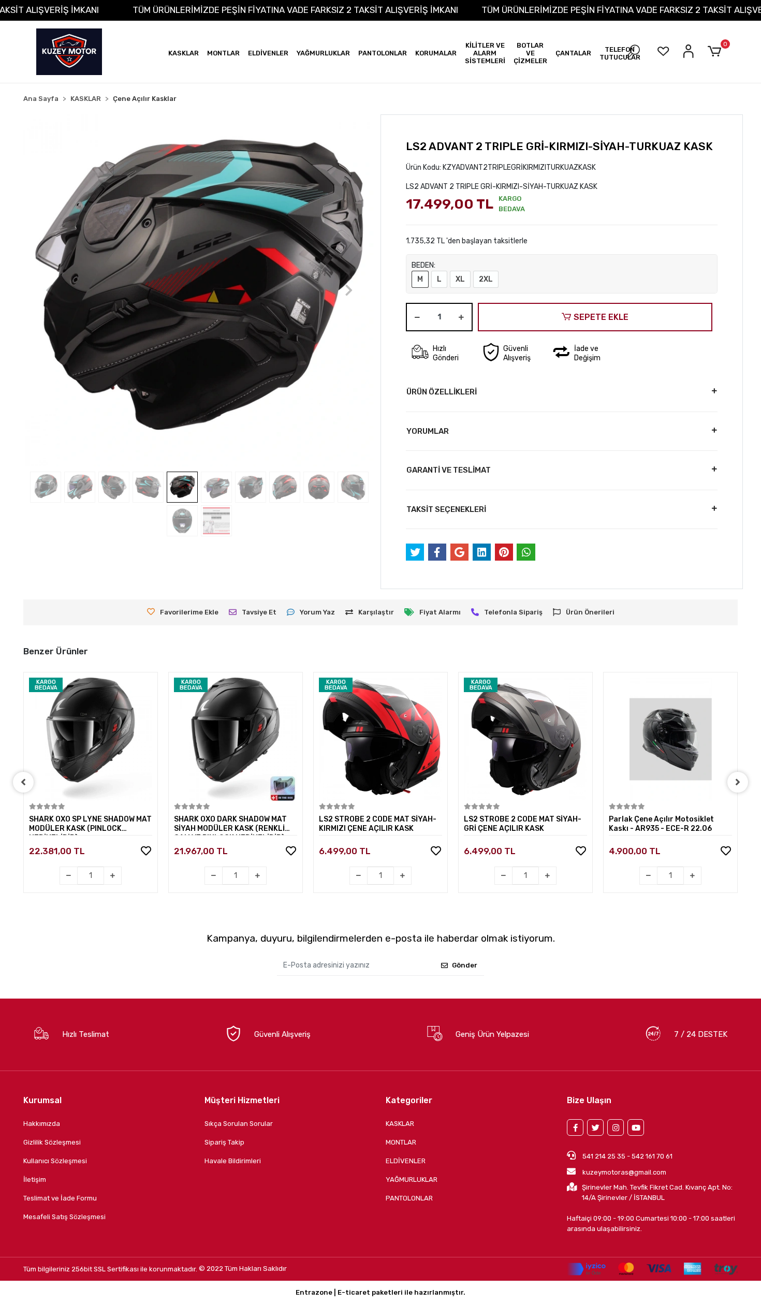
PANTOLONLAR (409, 1198)
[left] (23, 782)
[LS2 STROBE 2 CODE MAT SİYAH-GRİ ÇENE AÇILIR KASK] (525, 739)
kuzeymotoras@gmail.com (624, 1172)
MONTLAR (401, 1142)
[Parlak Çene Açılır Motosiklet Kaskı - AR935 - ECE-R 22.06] (670, 739)
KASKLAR (400, 1123)
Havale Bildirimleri (232, 1161)
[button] (183, 53)
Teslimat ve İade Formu (60, 1198)
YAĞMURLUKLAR (411, 1179)
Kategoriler (409, 1100)
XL (460, 279)
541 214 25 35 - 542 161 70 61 (626, 1156)
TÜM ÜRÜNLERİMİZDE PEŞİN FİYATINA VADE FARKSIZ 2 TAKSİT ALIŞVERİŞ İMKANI (295, 10)
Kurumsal (42, 1100)
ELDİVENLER (406, 1161)
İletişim (34, 1179)
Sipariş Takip (224, 1142)
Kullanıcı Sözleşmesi (55, 1161)
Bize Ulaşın (589, 1100)
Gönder (464, 965)
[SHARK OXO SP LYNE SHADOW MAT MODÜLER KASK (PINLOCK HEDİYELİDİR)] (90, 739)
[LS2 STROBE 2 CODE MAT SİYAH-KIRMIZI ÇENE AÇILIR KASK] (380, 739)
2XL (486, 279)
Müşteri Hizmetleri (242, 1100)
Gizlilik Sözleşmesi (52, 1142)
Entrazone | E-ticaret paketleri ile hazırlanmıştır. (380, 1292)
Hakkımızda (41, 1123)
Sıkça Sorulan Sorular (238, 1123)
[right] (737, 782)
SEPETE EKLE (601, 317)
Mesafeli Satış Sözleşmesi (64, 1217)
